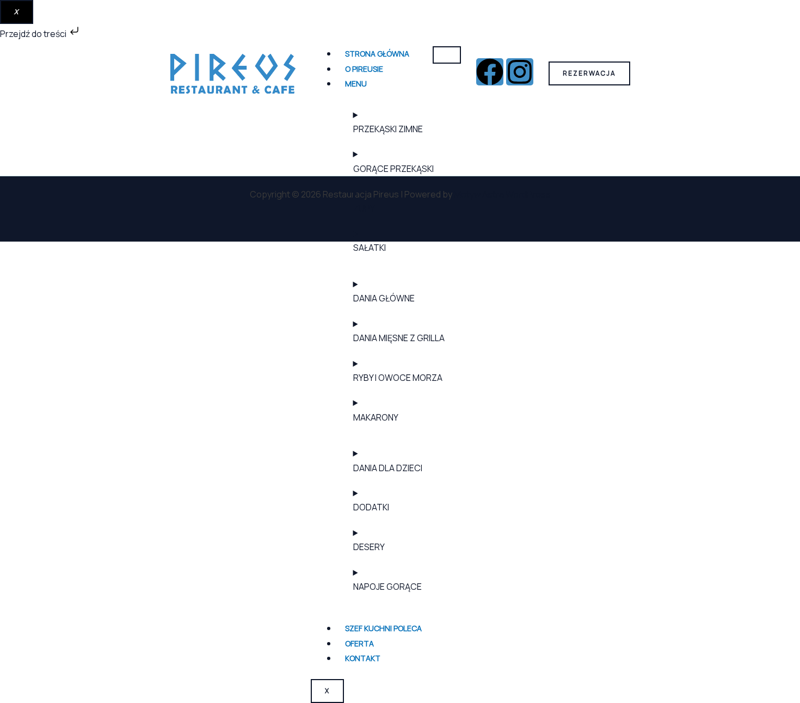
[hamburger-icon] (447, 55)
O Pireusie (364, 69)
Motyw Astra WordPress (502, 194)
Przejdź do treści (34, 34)
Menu (356, 83)
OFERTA (359, 643)
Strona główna (377, 53)
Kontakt (362, 658)
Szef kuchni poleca (383, 628)
